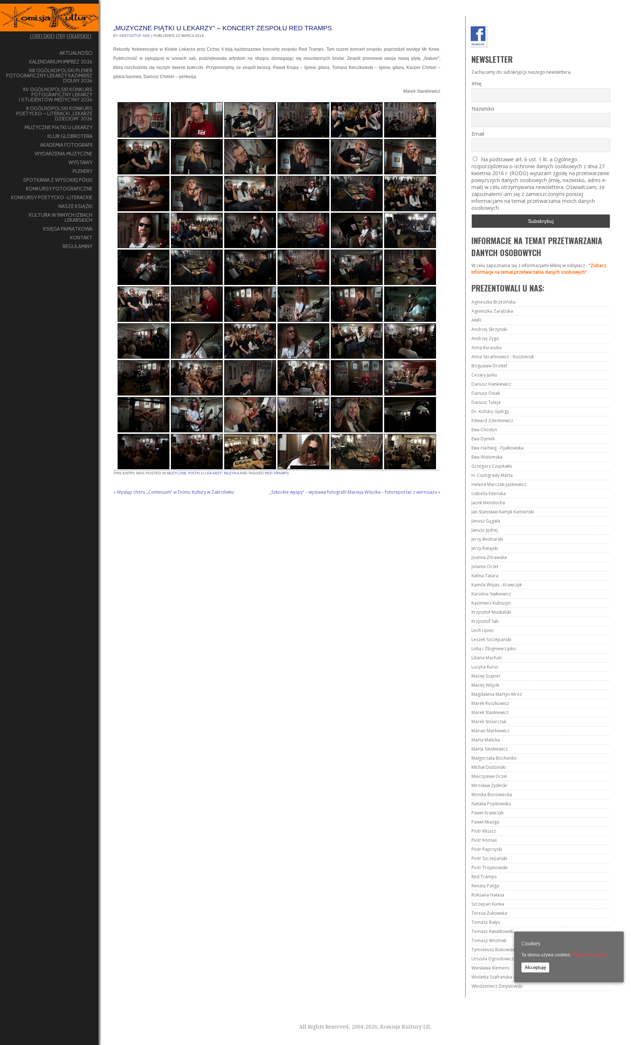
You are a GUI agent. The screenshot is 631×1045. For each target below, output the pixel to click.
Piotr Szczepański (489, 858)
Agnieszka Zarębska (492, 311)
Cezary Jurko (484, 375)
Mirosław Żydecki (489, 785)
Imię (476, 83)
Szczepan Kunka (487, 904)
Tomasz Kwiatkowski (492, 931)
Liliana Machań (486, 658)
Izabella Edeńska (488, 493)
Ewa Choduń (484, 430)
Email (477, 133)
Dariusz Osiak (485, 393)
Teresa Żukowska (489, 913)
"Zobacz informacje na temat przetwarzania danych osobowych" (538, 268)
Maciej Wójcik (485, 685)
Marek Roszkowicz (490, 703)
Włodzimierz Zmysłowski (497, 986)
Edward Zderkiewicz (492, 420)
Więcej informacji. (589, 954)
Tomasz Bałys (485, 922)
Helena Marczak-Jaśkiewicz (498, 484)
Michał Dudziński (488, 767)
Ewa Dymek (483, 439)
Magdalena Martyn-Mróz (496, 694)
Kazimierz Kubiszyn (491, 603)
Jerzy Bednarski (487, 539)
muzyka (231, 473)
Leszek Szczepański (491, 639)
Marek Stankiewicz (490, 712)
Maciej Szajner (486, 676)
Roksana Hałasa (487, 895)
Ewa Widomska (486, 457)
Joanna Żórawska (489, 557)
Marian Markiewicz (490, 731)
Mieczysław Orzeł (489, 776)
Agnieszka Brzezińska (493, 302)
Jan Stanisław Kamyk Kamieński (502, 512)
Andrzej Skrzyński (489, 329)
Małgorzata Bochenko (494, 758)
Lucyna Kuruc (484, 667)
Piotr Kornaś (484, 840)
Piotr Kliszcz (483, 831)
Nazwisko (482, 108)
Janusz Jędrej (484, 530)
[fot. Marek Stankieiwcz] (250, 451)
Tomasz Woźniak (488, 940)
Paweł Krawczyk (487, 813)
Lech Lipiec (482, 630)
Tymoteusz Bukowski (493, 949)
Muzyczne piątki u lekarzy (194, 473)
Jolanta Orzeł (484, 566)
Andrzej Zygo (485, 338)
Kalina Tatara (484, 575)
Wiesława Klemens (490, 968)
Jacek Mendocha (488, 503)
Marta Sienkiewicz (489, 749)
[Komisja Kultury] (49, 24)
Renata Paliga (485, 886)
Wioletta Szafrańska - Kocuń (499, 977)
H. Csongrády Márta (492, 475)
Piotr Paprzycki (486, 849)
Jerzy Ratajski (484, 548)
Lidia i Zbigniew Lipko (493, 648)
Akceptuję (535, 967)
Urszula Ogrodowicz (492, 959)
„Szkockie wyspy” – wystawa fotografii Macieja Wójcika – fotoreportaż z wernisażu (354, 492)
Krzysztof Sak (134, 36)
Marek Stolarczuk (488, 721)
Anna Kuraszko (486, 347)
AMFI (476, 320)
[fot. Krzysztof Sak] (143, 120)
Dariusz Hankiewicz (491, 384)
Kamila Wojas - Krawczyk (496, 585)
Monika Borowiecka (491, 794)
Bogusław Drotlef (489, 366)
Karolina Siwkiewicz (491, 594)
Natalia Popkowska (491, 804)
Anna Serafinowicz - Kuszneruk (502, 357)
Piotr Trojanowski (489, 867)
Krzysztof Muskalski (491, 612)
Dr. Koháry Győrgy (490, 411)
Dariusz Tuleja (486, 402)
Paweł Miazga (485, 822)
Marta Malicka (485, 740)
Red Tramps (277, 473)
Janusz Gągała (485, 521)
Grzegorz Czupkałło (491, 466)
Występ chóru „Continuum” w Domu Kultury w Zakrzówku (173, 492)
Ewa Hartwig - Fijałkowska (497, 448)
